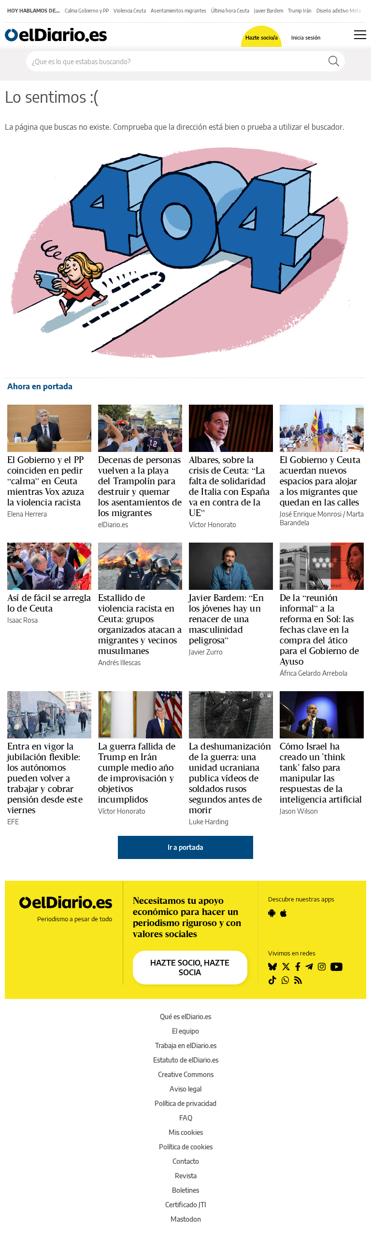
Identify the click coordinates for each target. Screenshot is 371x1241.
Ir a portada (185, 847)
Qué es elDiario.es (185, 1016)
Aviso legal (185, 1089)
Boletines (185, 1190)
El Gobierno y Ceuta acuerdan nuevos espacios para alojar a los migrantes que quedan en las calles (320, 481)
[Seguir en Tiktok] (272, 980)
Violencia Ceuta (130, 11)
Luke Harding (208, 822)
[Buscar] (334, 61)
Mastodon (186, 1219)
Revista (186, 1176)
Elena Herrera (27, 514)
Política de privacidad (185, 1103)
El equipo (185, 1031)
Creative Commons (186, 1074)
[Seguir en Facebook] (297, 966)
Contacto (185, 1161)
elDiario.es (113, 524)
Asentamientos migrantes (178, 11)
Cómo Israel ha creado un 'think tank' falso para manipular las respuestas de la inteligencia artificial (321, 772)
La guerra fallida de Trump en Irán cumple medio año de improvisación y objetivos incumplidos (136, 772)
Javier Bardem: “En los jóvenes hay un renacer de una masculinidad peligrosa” (226, 619)
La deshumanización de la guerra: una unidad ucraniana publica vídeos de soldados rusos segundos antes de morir (230, 778)
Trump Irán (300, 11)
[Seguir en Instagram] (322, 966)
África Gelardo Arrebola (313, 673)
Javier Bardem (268, 11)
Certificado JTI (185, 1204)
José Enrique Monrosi (311, 514)
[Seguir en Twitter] (286, 966)
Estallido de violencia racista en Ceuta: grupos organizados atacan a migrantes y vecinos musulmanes (140, 624)
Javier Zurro (206, 652)
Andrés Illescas (119, 662)
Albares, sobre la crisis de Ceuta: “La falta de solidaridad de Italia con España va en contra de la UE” (229, 486)
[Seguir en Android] (271, 913)
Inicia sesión (305, 37)
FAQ (185, 1118)
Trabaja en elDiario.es (185, 1045)
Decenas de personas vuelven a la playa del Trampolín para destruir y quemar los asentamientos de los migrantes (140, 486)
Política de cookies (186, 1147)
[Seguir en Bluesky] (272, 966)
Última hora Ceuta (230, 11)
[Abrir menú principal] (360, 34)
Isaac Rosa (22, 620)
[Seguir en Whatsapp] (285, 980)
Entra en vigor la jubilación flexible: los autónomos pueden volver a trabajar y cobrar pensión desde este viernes (45, 778)
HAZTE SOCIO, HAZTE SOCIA (189, 967)
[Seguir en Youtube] (336, 966)
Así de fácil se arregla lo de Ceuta (49, 603)
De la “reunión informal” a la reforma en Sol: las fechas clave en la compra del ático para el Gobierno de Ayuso (319, 629)
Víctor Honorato (212, 524)
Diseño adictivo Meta (338, 11)
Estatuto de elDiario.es (185, 1060)
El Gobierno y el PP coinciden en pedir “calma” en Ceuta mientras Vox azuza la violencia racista (45, 481)
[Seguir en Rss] (298, 980)
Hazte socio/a (261, 37)
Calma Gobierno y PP (87, 11)
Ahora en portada (39, 386)
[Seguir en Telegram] (309, 966)
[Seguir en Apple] (283, 913)
